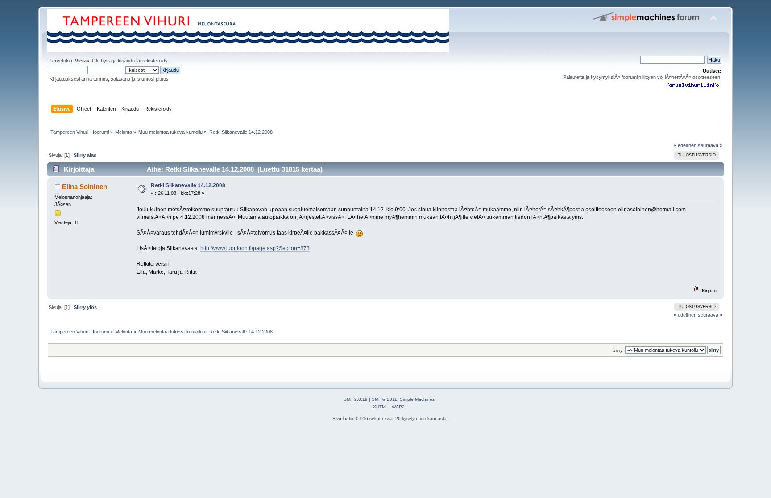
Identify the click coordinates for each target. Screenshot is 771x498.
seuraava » (710, 145)
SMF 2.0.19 (356, 399)
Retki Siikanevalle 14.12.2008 (188, 185)
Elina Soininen (84, 186)
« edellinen (685, 145)
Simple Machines (417, 399)
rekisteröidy (154, 60)
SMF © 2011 (384, 399)
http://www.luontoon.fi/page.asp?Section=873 (255, 248)
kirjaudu (126, 60)
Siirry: (618, 350)
